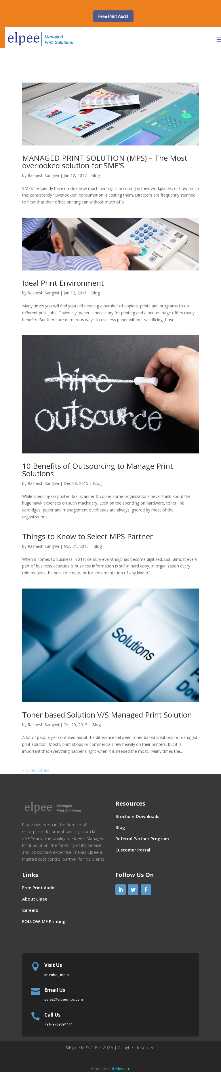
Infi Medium (119, 1068)
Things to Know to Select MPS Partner (87, 536)
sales (63, 999)
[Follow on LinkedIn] (120, 889)
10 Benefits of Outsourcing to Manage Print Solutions (97, 470)
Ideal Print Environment (63, 283)
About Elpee (34, 899)
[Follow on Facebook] (146, 889)
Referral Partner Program (142, 838)
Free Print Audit (113, 16)
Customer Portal (132, 850)
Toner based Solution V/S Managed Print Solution (107, 714)
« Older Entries (35, 770)
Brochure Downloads (137, 816)
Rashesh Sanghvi (43, 175)
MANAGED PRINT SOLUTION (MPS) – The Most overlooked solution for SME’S (104, 162)
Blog (95, 175)
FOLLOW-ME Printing (44, 921)
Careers (30, 910)
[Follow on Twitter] (133, 889)
